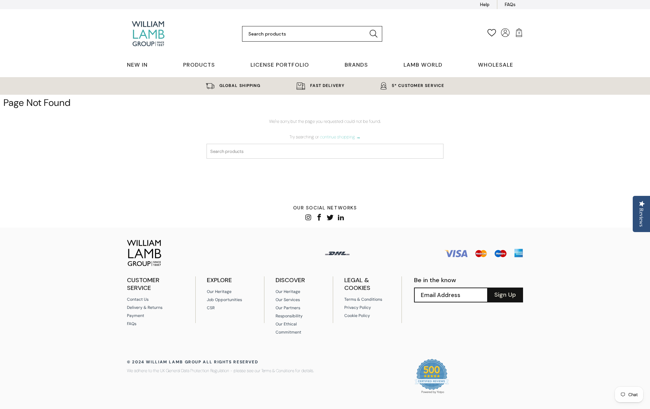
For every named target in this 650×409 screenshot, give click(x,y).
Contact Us (138, 299)
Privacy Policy (357, 307)
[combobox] (306, 33)
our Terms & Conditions (274, 370)
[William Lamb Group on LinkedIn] (341, 217)
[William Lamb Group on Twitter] (330, 217)
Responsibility (289, 316)
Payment (135, 315)
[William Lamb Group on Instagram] (308, 217)
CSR (211, 308)
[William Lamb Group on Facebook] (319, 217)
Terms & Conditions (363, 299)
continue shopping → (340, 137)
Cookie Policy (357, 315)
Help (485, 4)
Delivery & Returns (144, 307)
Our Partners (288, 308)
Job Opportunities (224, 299)
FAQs (510, 4)
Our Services (288, 299)
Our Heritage (219, 291)
